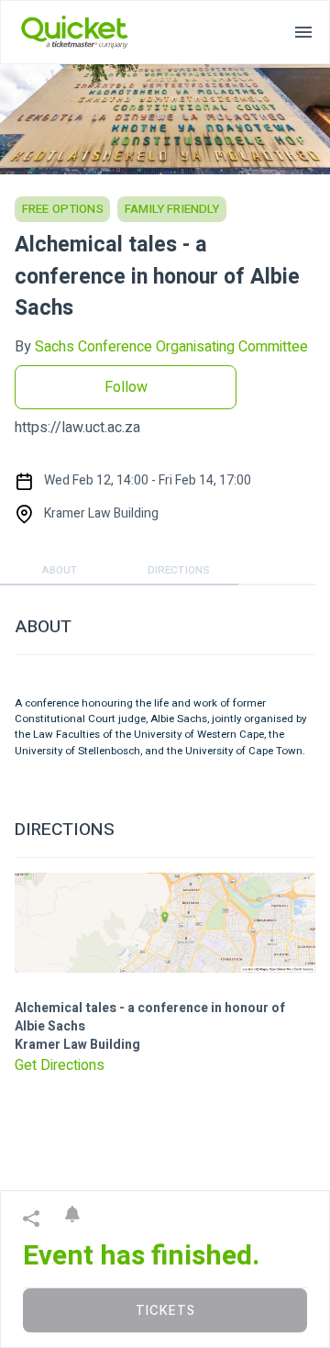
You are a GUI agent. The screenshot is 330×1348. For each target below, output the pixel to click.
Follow (126, 387)
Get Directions (59, 1065)
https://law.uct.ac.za (77, 428)
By (161, 347)
